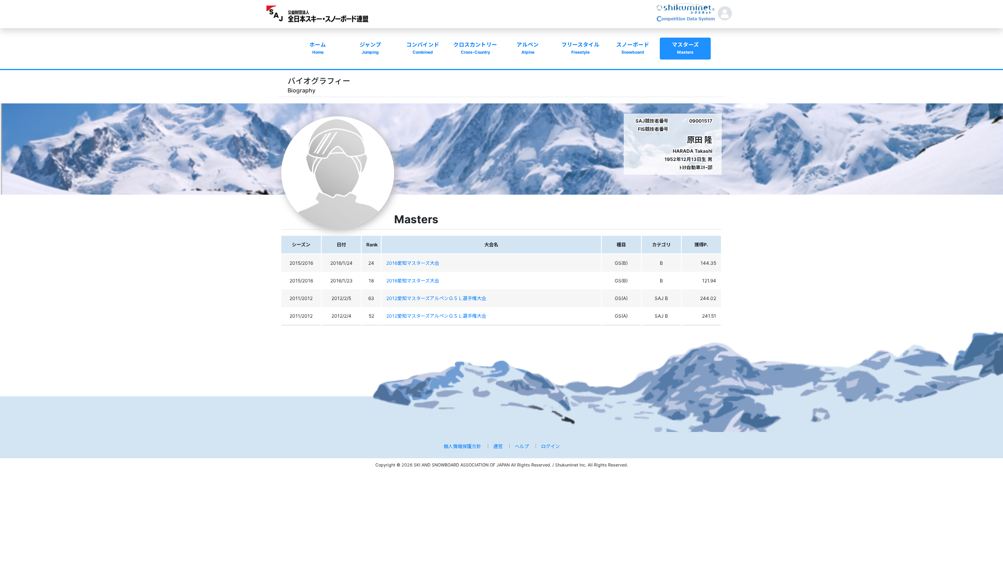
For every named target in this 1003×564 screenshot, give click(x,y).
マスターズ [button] (685, 48)
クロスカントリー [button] (475, 48)
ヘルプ (522, 446)
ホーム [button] (318, 48)
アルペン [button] (528, 48)
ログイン (550, 446)
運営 (498, 446)
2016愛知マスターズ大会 (412, 263)
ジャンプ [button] (370, 48)
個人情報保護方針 (462, 446)
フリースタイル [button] (580, 48)
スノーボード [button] (632, 48)
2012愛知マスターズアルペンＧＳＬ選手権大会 (436, 298)
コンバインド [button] (422, 48)
